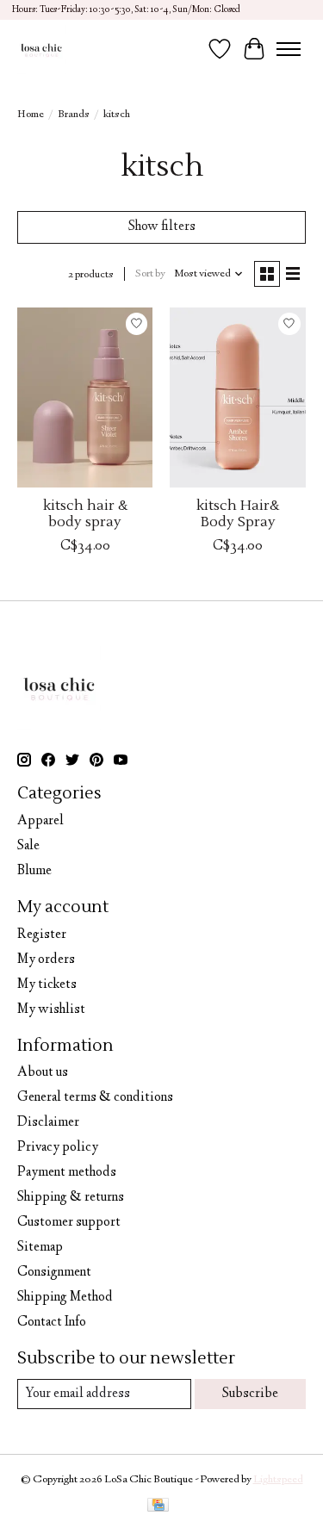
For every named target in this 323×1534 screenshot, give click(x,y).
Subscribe (250, 1394)
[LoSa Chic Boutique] (41, 49)
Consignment (54, 1273)
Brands (74, 114)
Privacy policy (57, 1148)
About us (42, 1073)
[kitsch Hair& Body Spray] (237, 397)
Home (30, 114)
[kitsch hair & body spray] (84, 397)
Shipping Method (65, 1298)
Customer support (69, 1223)
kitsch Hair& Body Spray (237, 514)
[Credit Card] (158, 1507)
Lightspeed (278, 1479)
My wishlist (51, 1010)
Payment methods (66, 1173)
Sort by (150, 274)
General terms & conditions (95, 1098)
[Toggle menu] (288, 49)
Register (41, 935)
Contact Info (51, 1323)
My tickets (47, 985)
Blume (34, 871)
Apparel (40, 821)
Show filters (162, 227)
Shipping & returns (70, 1198)
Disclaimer (48, 1123)
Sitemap (40, 1248)
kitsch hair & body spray (85, 514)
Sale (28, 846)
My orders (46, 960)
